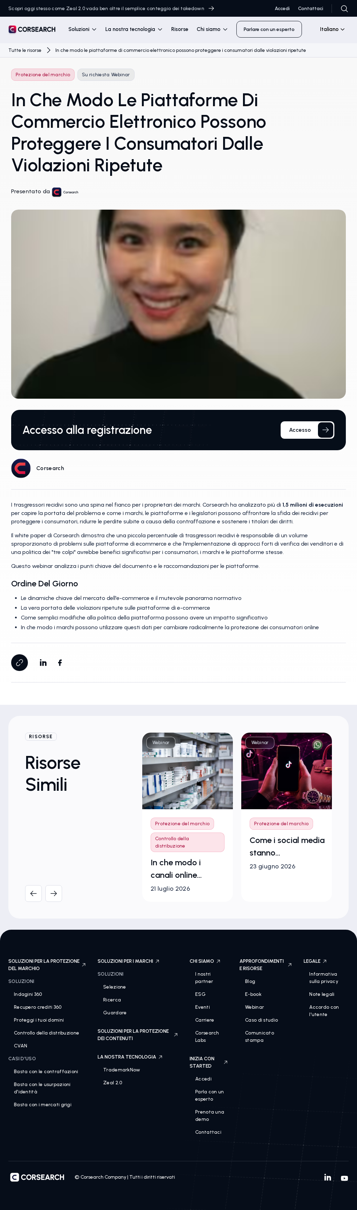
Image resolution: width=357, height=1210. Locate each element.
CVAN (20, 1046)
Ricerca (112, 1000)
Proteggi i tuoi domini (39, 1020)
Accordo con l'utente (324, 1010)
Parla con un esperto (209, 1095)
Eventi (202, 1007)
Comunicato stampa (259, 1036)
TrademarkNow (121, 1070)
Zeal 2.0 (112, 1083)
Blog (250, 981)
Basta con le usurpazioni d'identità (42, 1088)
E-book (253, 994)
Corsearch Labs (207, 1036)
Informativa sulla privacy (323, 977)
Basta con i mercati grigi (42, 1105)
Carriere (204, 1020)
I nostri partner (204, 977)
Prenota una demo (209, 1115)
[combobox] (329, 29)
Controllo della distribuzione (46, 1033)
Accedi (282, 8)
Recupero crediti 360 (38, 1007)
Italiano (329, 29)
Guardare (115, 1013)
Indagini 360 (28, 994)
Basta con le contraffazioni (46, 1072)
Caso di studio (261, 1020)
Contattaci (310, 8)
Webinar (254, 1007)
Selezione (114, 987)
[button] (82, 29)
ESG (200, 994)
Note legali (321, 994)
